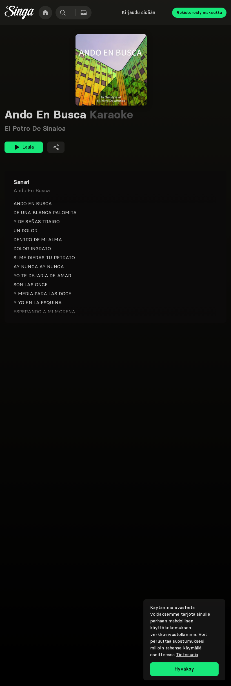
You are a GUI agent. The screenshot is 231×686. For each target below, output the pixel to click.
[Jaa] (56, 147)
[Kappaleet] (83, 12)
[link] (45, 12)
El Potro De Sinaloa (35, 128)
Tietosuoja (187, 654)
